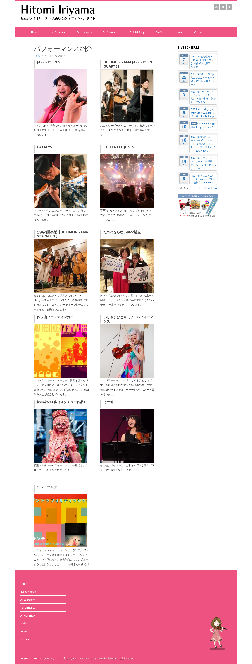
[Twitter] (223, 7)
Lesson (179, 32)
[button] (184, 188)
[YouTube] (216, 7)
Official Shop (137, 32)
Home (34, 32)
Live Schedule (57, 32)
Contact (199, 32)
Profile (159, 32)
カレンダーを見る (206, 188)
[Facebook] (229, 7)
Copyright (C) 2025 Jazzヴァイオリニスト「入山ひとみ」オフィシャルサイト (58, 658)
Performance (110, 32)
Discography (84, 32)
